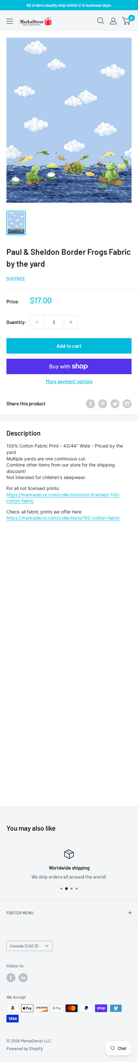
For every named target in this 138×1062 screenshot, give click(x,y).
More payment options (69, 381)
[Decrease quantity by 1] (37, 322)
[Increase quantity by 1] (71, 322)
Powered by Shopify (24, 1048)
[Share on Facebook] (90, 403)
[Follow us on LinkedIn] (23, 977)
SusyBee (15, 279)
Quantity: (16, 322)
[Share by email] (127, 403)
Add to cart (69, 346)
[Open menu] (9, 21)
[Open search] (100, 20)
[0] (126, 21)
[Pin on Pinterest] (102, 403)
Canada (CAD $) (24, 945)
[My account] (113, 20)
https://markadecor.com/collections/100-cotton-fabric (63, 518)
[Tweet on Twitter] (114, 403)
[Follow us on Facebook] (10, 977)
